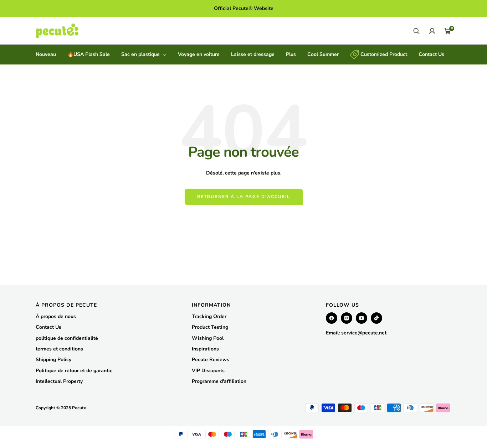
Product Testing (210, 327)
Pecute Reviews (210, 359)
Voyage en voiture (199, 54)
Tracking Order (209, 316)
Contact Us (431, 54)
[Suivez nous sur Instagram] (346, 318)
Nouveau (46, 54)
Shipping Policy (53, 359)
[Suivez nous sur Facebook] (331, 318)
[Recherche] (416, 31)
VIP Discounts (208, 370)
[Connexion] (432, 31)
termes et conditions (59, 348)
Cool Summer (323, 54)
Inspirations (205, 348)
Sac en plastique (141, 54)
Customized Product (383, 54)
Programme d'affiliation (219, 381)
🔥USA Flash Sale (88, 54)
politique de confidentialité (67, 338)
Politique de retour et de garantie (74, 370)
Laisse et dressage (253, 54)
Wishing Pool (208, 338)
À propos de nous (56, 316)
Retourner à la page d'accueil (243, 196)
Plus (291, 54)
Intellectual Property (59, 381)
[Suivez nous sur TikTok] (376, 318)
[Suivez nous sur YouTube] (361, 318)
